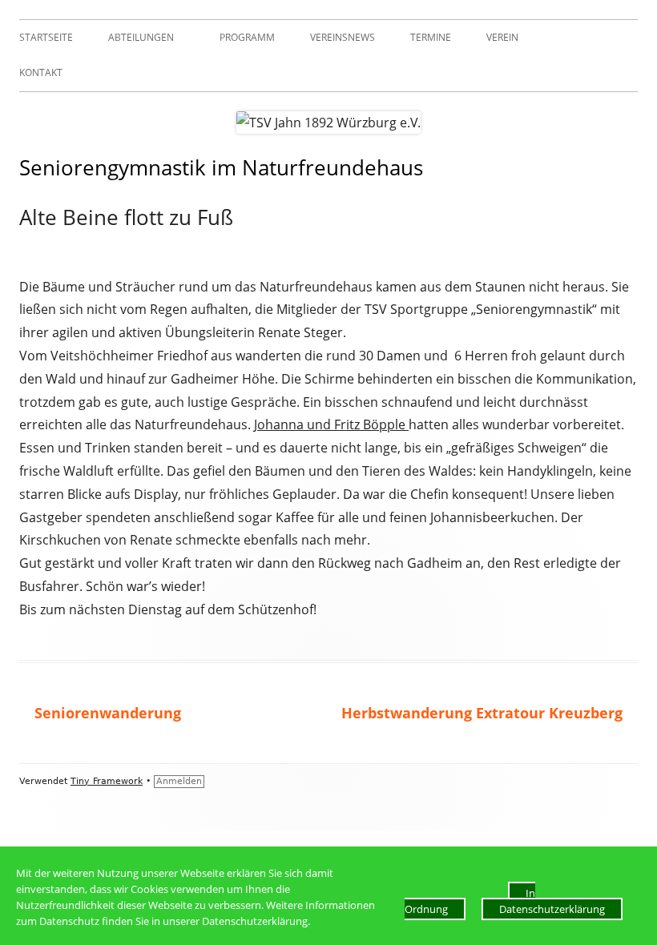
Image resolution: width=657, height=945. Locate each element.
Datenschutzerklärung (552, 909)
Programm (247, 37)
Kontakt (40, 72)
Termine (430, 37)
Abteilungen (141, 37)
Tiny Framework (107, 781)
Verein (502, 37)
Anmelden (179, 781)
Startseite (46, 37)
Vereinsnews (342, 37)
